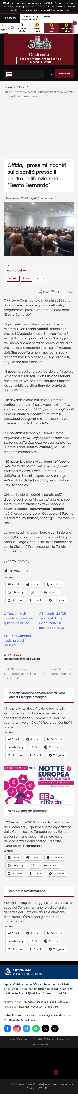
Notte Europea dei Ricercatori (28, 810)
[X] (45, 1028)
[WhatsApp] (36, 1028)
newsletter (64, 73)
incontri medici (22, 658)
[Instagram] (17, 1028)
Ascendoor (67, 1084)
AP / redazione (43, 198)
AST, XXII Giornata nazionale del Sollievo (17, 640)
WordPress (45, 1088)
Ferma (26, 278)
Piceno (18, 655)
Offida (7, 655)
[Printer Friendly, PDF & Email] (55, 292)
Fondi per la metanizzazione (26, 891)
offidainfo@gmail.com (21, 1020)
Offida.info (39, 54)
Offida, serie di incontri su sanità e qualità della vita (18, 618)
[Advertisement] (39, 127)
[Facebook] (7, 1028)
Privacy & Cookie (39, 1043)
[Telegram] (26, 1028)
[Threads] (55, 1028)
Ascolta (13, 278)
